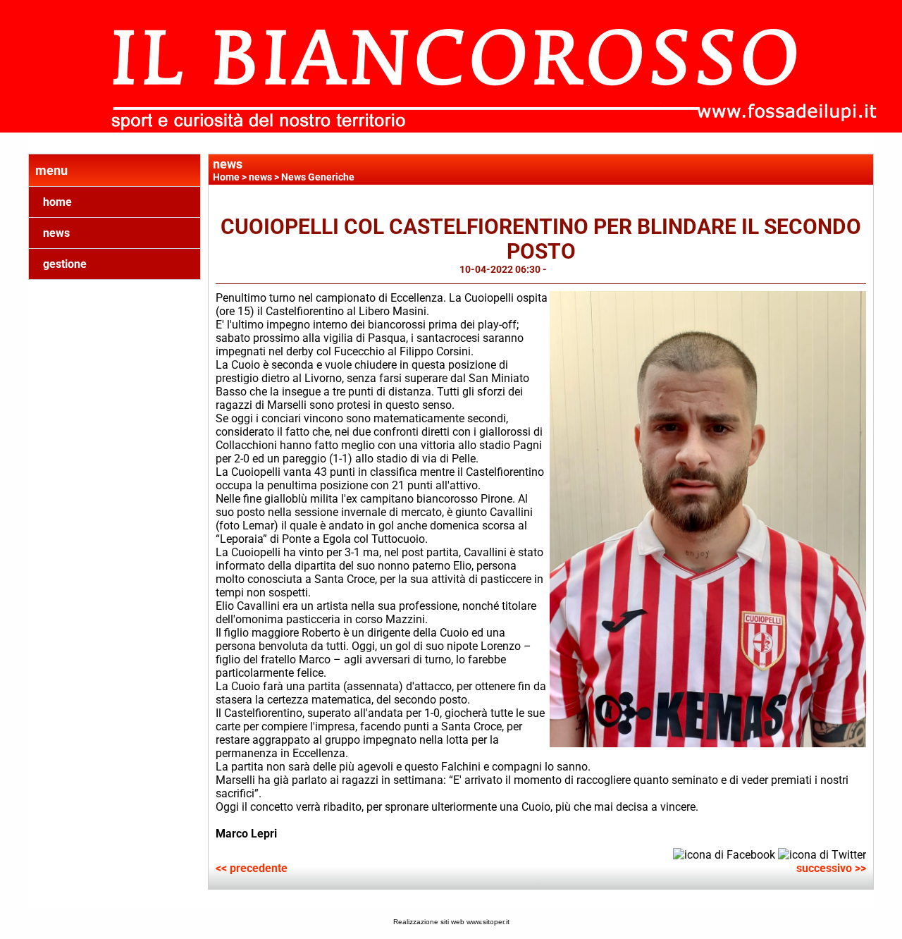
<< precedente (252, 868)
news (56, 233)
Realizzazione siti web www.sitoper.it (451, 922)
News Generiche (317, 177)
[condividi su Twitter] (822, 854)
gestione (65, 264)
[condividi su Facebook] (724, 854)
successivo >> (831, 868)
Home (226, 177)
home (57, 202)
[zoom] (708, 743)
